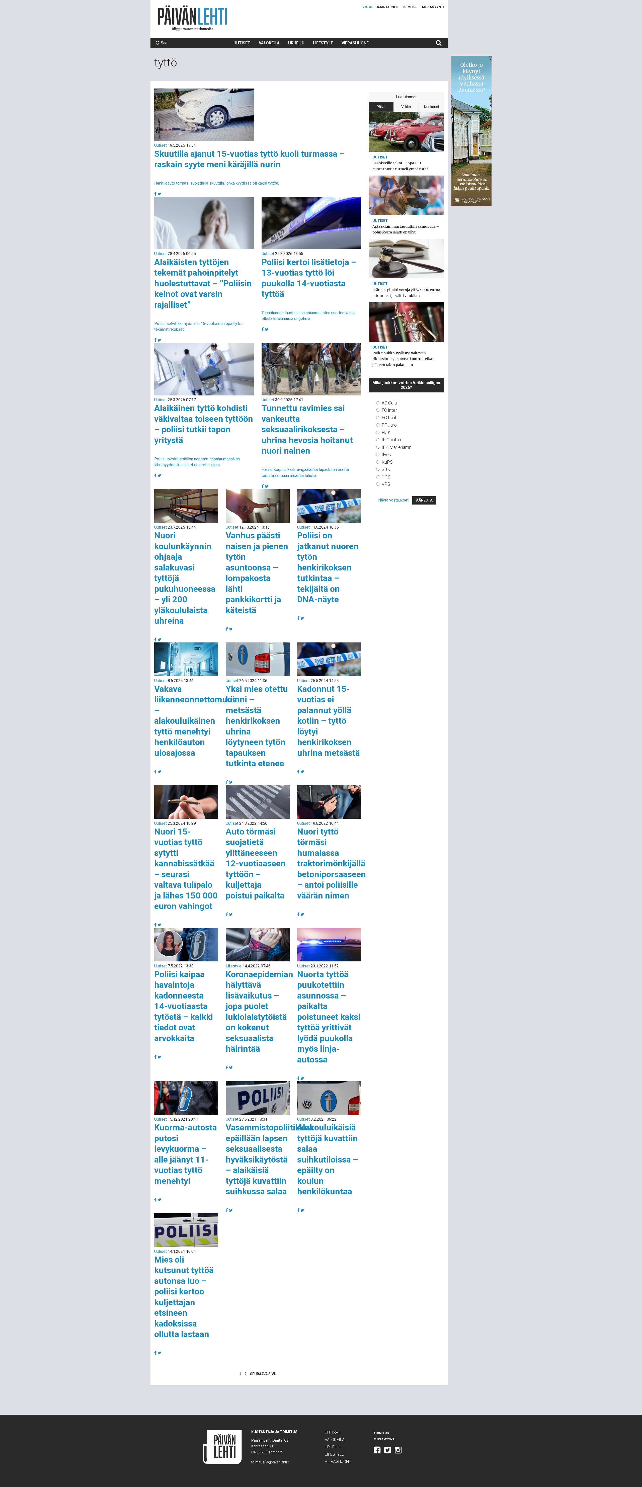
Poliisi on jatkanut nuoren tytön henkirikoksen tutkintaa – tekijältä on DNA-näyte (328, 567)
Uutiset (241, 43)
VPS (386, 484)
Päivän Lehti (192, 18)
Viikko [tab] (406, 107)
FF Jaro (389, 425)
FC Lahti (389, 417)
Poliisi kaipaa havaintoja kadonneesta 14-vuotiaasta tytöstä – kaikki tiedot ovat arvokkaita (183, 1006)
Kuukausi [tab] (431, 107)
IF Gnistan (391, 439)
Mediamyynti (433, 7)
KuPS (387, 462)
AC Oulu (389, 402)
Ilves (386, 454)
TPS (386, 476)
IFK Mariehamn (396, 447)
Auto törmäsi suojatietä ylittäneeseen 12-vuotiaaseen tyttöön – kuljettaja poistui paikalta (256, 863)
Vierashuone (355, 43)
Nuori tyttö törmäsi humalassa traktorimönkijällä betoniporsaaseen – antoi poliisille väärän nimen (331, 863)
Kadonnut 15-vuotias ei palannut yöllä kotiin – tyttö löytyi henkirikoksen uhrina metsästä (328, 721)
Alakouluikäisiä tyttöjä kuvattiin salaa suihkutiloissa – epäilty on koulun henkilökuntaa (327, 1159)
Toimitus (409, 7)
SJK (386, 469)
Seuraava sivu (263, 1374)
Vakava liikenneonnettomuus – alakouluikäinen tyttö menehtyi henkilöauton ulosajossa (195, 721)
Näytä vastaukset (393, 500)
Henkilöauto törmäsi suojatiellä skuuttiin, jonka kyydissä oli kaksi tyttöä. (216, 183)
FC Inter (389, 410)
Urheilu (296, 43)
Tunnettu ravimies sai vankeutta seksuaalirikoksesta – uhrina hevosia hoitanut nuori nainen (307, 429)
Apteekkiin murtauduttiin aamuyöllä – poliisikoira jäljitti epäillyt (405, 229)
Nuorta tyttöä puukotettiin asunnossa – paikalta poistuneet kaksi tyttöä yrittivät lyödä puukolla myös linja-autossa (328, 1016)
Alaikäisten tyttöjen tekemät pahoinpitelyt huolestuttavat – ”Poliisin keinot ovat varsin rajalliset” (203, 283)
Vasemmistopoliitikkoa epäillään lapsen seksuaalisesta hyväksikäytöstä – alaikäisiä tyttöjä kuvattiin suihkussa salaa (269, 1159)
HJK (386, 432)
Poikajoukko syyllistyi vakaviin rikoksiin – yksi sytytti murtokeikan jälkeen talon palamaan (403, 359)
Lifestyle (323, 43)
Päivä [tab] (381, 107)
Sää (164, 42)
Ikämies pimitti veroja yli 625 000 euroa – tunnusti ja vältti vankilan (406, 293)
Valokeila (269, 43)
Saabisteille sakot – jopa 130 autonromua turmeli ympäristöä (400, 166)
